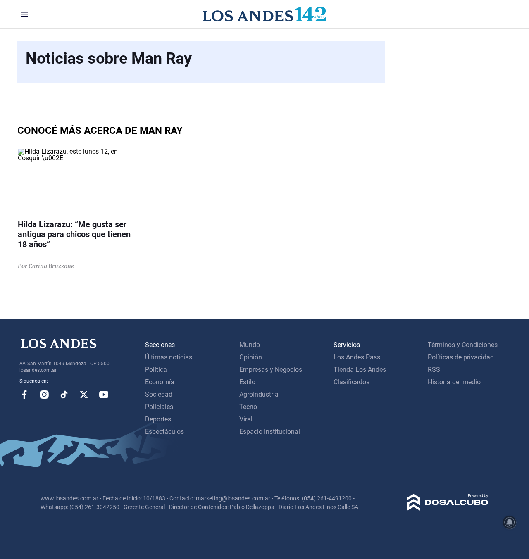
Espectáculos (164, 431)
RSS (434, 369)
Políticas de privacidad (461, 357)
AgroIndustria (259, 394)
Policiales (159, 407)
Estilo (247, 382)
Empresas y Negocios (270, 369)
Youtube (104, 395)
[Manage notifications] (509, 522)
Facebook (24, 395)
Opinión (250, 357)
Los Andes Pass (357, 357)
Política (156, 369)
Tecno (248, 407)
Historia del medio (454, 382)
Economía (159, 382)
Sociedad (158, 394)
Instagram (44, 395)
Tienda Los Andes (360, 369)
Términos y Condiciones (463, 345)
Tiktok (64, 395)
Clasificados (351, 382)
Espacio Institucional (269, 431)
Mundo (249, 345)
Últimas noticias (168, 357)
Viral (246, 419)
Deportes (158, 419)
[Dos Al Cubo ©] (447, 508)
